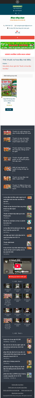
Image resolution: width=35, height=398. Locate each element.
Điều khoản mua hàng (17, 393)
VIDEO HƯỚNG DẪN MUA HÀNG (17, 54)
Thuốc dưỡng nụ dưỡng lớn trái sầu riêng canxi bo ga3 (21, 149)
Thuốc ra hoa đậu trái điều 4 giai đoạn (20, 178)
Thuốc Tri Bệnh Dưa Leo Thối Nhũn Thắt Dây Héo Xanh (21, 186)
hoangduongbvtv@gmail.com (24, 25)
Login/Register (18, 10)
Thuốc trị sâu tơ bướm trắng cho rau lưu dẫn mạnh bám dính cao (20, 139)
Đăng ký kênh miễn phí (18, 277)
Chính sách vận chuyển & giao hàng (17, 387)
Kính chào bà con (18, 8)
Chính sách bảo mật (26, 390)
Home (5, 63)
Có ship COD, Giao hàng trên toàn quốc (19, 28)
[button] (20, 281)
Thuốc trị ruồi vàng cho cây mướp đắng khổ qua (21, 132)
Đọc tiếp (9, 109)
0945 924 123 (9, 25)
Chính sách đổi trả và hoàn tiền (11, 390)
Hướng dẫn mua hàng (17, 384)
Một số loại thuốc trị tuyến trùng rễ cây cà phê (20, 169)
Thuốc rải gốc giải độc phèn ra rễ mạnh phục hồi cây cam (20, 159)
